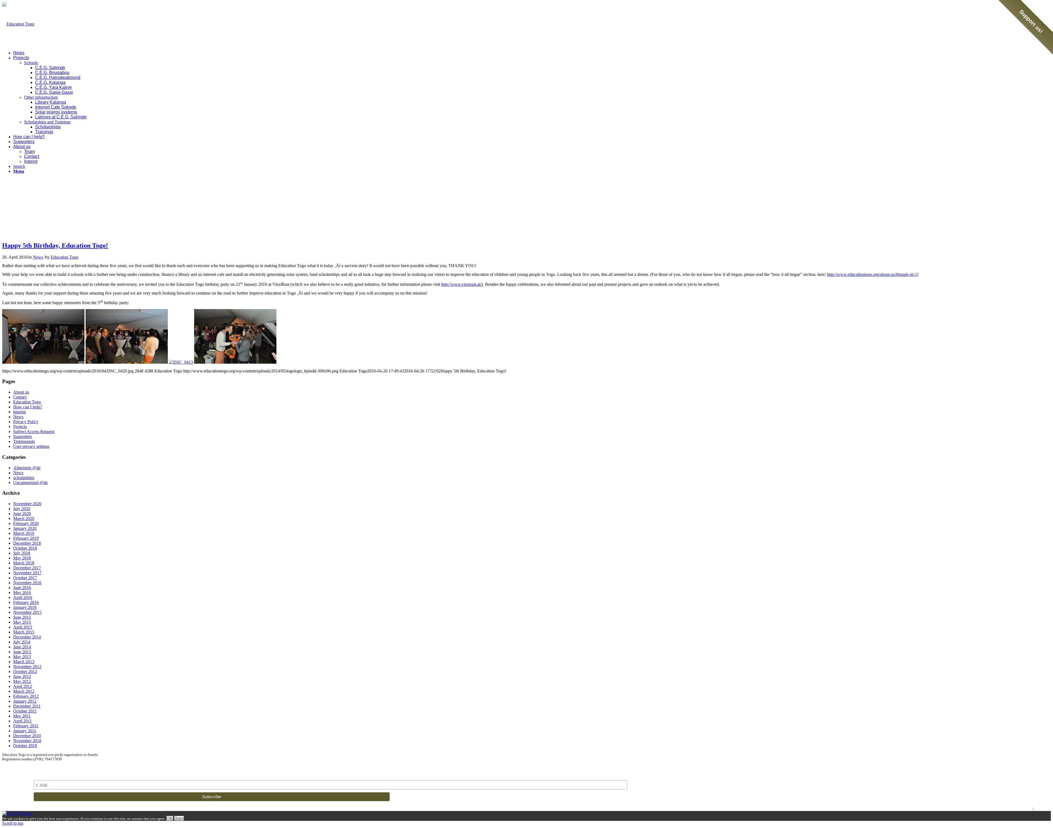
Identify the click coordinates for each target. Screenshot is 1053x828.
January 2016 (24, 607)
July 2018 (21, 553)
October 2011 (25, 711)
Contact (20, 397)
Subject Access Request (33, 431)
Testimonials (24, 441)
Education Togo (64, 257)
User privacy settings (31, 446)
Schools (31, 62)
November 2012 (27, 666)
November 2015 (27, 612)
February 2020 (26, 523)
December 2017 (27, 568)
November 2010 (27, 740)
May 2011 (22, 716)
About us (21, 392)
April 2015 (22, 627)
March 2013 (23, 661)
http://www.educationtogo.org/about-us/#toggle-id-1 (872, 274)
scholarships (23, 477)
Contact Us (1042, 809)
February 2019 (26, 538)
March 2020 (23, 518)
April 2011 (22, 721)
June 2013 (22, 651)
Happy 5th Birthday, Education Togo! (55, 245)
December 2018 (27, 543)
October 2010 (25, 745)
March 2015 (23, 632)
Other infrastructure (41, 97)
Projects (20, 426)
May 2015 (22, 622)
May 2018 (22, 558)
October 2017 (25, 577)
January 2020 (24, 528)
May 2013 (22, 656)
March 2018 (23, 563)
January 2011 (24, 730)
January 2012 (24, 701)
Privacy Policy (25, 421)
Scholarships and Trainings (47, 122)
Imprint (19, 411)
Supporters (22, 436)
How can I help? (27, 407)
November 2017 (27, 572)
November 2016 (27, 582)
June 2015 (22, 617)
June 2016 (22, 587)
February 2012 (26, 696)
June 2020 (22, 513)
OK (169, 818)
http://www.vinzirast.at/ (461, 284)
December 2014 (27, 637)
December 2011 (27, 706)
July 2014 (21, 642)
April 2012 (22, 686)
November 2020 (27, 503)
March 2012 (23, 691)
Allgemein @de (27, 467)
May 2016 (22, 592)
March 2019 (23, 533)
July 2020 (21, 508)
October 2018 (25, 548)
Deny (179, 818)
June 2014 (22, 647)
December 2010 (27, 735)
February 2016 (26, 602)
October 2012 (25, 671)
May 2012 (22, 681)
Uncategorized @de (30, 482)
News (38, 257)
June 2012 (22, 676)
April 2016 (22, 597)
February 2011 (25, 726)
